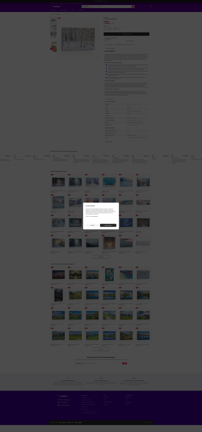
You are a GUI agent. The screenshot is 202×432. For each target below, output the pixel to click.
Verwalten (92, 225)
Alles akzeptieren (108, 225)
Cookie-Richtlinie (94, 216)
